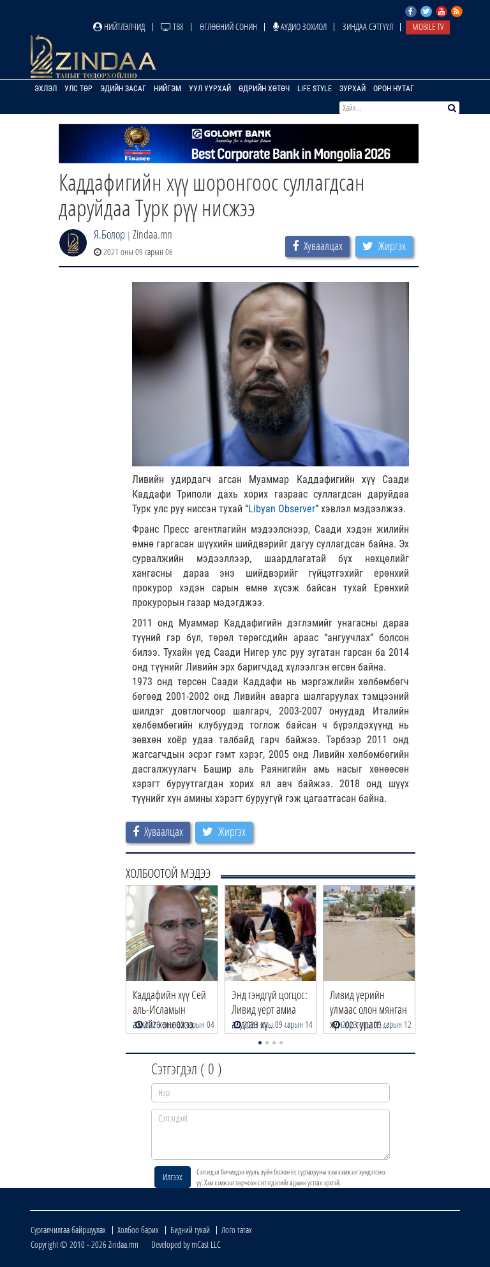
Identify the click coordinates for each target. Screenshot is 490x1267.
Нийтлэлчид (123, 26)
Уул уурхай (210, 88)
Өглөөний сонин (228, 26)
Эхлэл (45, 88)
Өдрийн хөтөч (264, 88)
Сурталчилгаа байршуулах (68, 1230)
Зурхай (352, 88)
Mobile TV (427, 26)
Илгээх (172, 1177)
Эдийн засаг (123, 88)
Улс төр (78, 88)
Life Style (314, 88)
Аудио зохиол (303, 26)
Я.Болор (109, 234)
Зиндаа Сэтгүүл (368, 26)
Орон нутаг (393, 88)
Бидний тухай (190, 1230)
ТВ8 (177, 26)
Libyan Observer (281, 509)
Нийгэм (167, 88)
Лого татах (236, 1230)
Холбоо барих (138, 1230)
